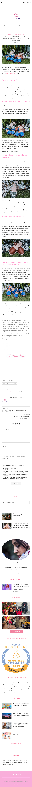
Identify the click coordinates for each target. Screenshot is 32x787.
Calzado (9, 34)
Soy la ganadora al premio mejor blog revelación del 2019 (21, 714)
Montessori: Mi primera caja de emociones (21, 733)
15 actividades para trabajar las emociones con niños (21, 704)
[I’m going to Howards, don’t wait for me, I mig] (23, 622)
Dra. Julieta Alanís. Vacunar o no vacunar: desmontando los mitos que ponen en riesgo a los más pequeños (21, 587)
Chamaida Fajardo (16, 40)
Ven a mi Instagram (17, 631)
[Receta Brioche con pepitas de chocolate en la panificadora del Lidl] (6, 725)
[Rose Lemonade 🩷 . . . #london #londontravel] (9, 608)
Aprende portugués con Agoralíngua (20, 514)
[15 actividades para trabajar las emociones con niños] (6, 706)
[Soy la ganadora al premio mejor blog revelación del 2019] (6, 716)
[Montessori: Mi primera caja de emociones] (6, 735)
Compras (15, 34)
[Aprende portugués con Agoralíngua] (6, 516)
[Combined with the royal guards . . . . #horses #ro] (23, 608)
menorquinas (12, 377)
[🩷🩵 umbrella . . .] (9, 622)
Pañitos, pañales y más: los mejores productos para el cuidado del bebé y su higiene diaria (21, 526)
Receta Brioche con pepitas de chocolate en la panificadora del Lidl (21, 725)
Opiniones (21, 34)
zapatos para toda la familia (9, 383)
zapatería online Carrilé (8, 380)
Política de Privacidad (22, 480)
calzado (5, 377)
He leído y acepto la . (13, 462)
